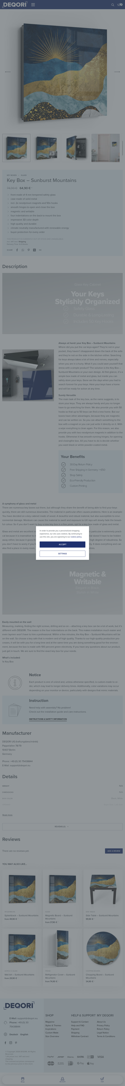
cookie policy (76, 537)
